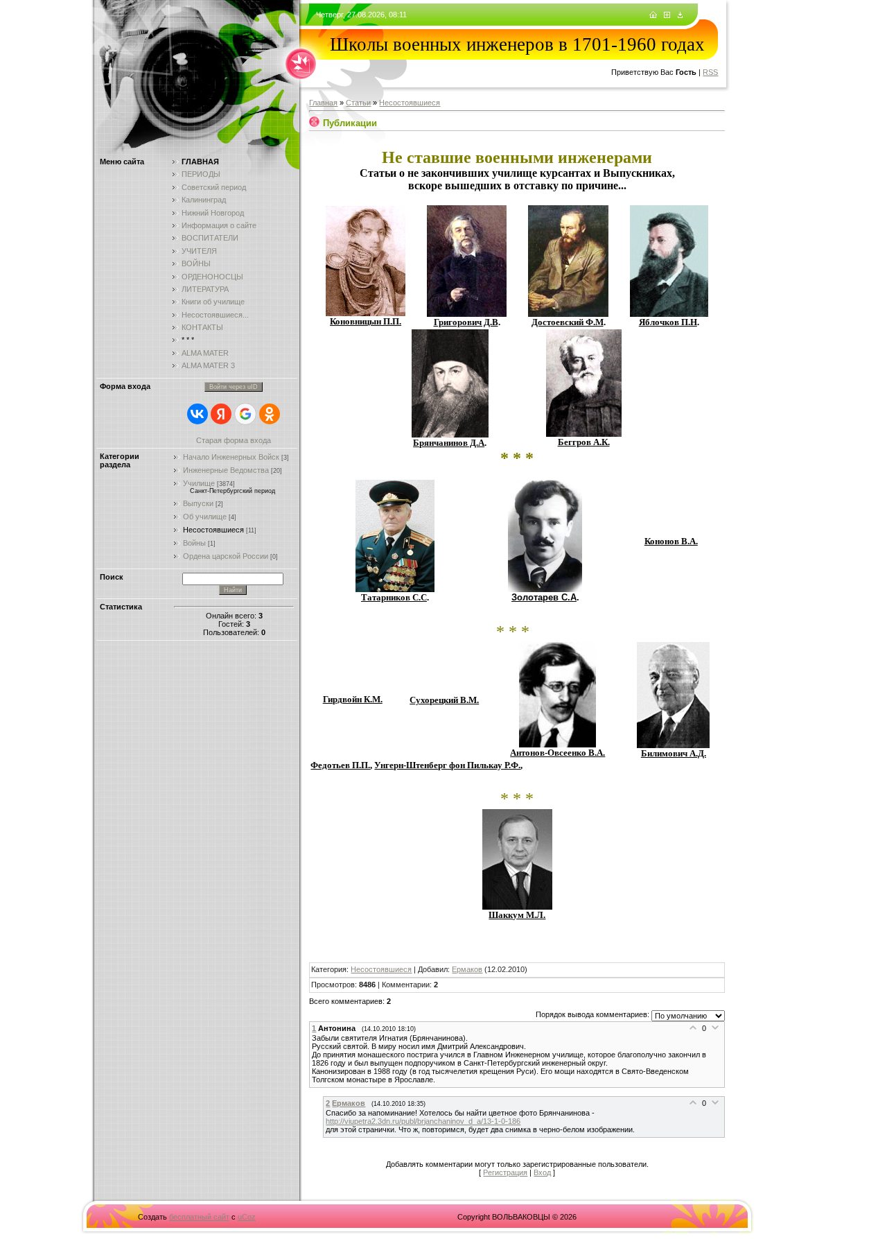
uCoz (247, 1217)
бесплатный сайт (199, 1217)
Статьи (358, 102)
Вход (542, 1172)
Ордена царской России (225, 556)
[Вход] (680, 15)
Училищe (199, 483)
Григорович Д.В (466, 322)
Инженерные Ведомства (226, 470)
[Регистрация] (667, 15)
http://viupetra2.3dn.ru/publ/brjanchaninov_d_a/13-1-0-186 (423, 1121)
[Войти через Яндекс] (221, 414)
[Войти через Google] (245, 414)
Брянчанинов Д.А (448, 442)
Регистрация (505, 1172)
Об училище (205, 516)
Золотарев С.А (544, 597)
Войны (194, 543)
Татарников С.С (394, 597)
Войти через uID (233, 386)
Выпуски (198, 503)
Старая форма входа (233, 440)
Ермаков (467, 969)
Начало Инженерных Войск (231, 457)
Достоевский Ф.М (568, 322)
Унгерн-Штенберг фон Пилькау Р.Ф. (447, 765)
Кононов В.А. (671, 541)
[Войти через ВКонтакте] (197, 414)
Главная (323, 102)
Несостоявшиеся (213, 530)
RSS (710, 72)
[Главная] (653, 15)
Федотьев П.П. (340, 765)
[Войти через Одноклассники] (269, 414)
